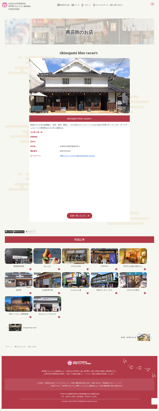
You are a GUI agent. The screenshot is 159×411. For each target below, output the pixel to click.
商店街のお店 (20, 231)
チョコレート (31, 231)
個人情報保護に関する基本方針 (111, 386)
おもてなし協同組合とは (89, 386)
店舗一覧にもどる (78, 216)
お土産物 (9, 231)
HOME (40, 383)
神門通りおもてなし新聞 (71, 386)
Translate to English (14, 9)
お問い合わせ (95, 383)
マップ (119, 383)
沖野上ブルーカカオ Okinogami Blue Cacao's (77, 156)
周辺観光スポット (109, 383)
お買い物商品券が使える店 (80, 383)
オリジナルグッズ (63, 383)
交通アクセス (55, 386)
